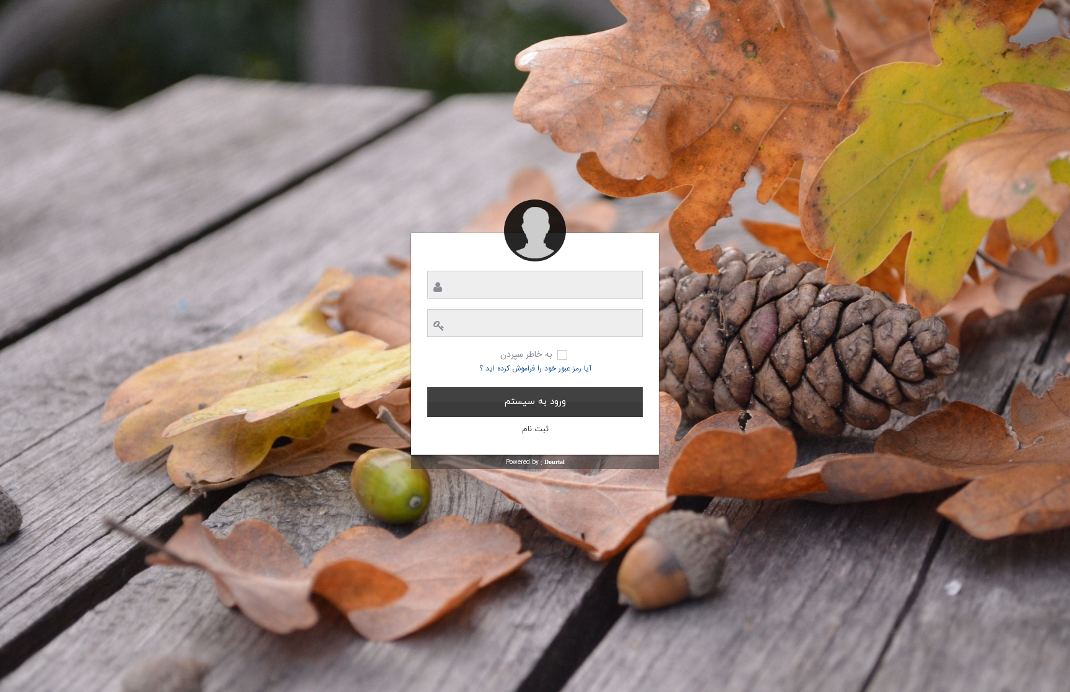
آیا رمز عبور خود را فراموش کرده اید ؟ (535, 368)
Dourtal (554, 461)
